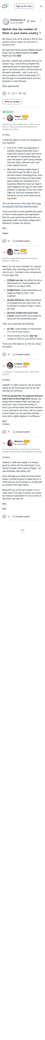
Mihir (17, 250)
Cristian (18, 364)
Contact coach (23, 241)
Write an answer (12, 101)
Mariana (18, 441)
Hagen (18, 116)
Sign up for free (24, 6)
